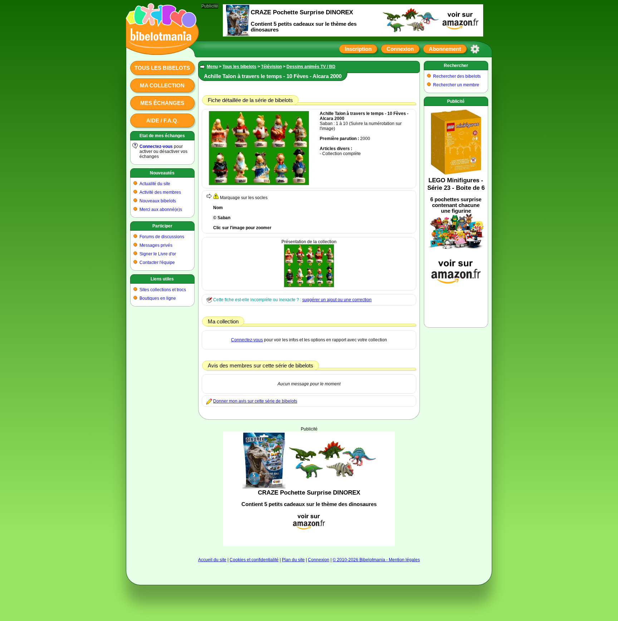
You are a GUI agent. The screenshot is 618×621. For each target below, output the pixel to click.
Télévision (271, 66)
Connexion (400, 49)
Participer (162, 225)
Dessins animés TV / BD (310, 66)
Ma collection (162, 85)
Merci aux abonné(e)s (160, 209)
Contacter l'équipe (157, 262)
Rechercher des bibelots (457, 76)
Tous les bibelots (162, 68)
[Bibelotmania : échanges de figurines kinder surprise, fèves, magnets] (160, 48)
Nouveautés (162, 172)
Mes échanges (162, 103)
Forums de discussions (161, 236)
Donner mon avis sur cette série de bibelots (255, 401)
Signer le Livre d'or (157, 253)
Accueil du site (212, 559)
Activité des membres (160, 192)
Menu (212, 66)
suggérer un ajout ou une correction (337, 299)
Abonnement (445, 49)
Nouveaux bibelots (157, 200)
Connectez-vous (156, 146)
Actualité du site (154, 183)
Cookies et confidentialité (254, 559)
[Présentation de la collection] (309, 285)
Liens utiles (162, 278)
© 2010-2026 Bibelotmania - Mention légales (376, 559)
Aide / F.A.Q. (162, 120)
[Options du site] (475, 49)
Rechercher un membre (456, 84)
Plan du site (293, 559)
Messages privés (155, 245)
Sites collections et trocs (162, 289)
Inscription (358, 49)
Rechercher (456, 65)
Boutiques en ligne (157, 298)
